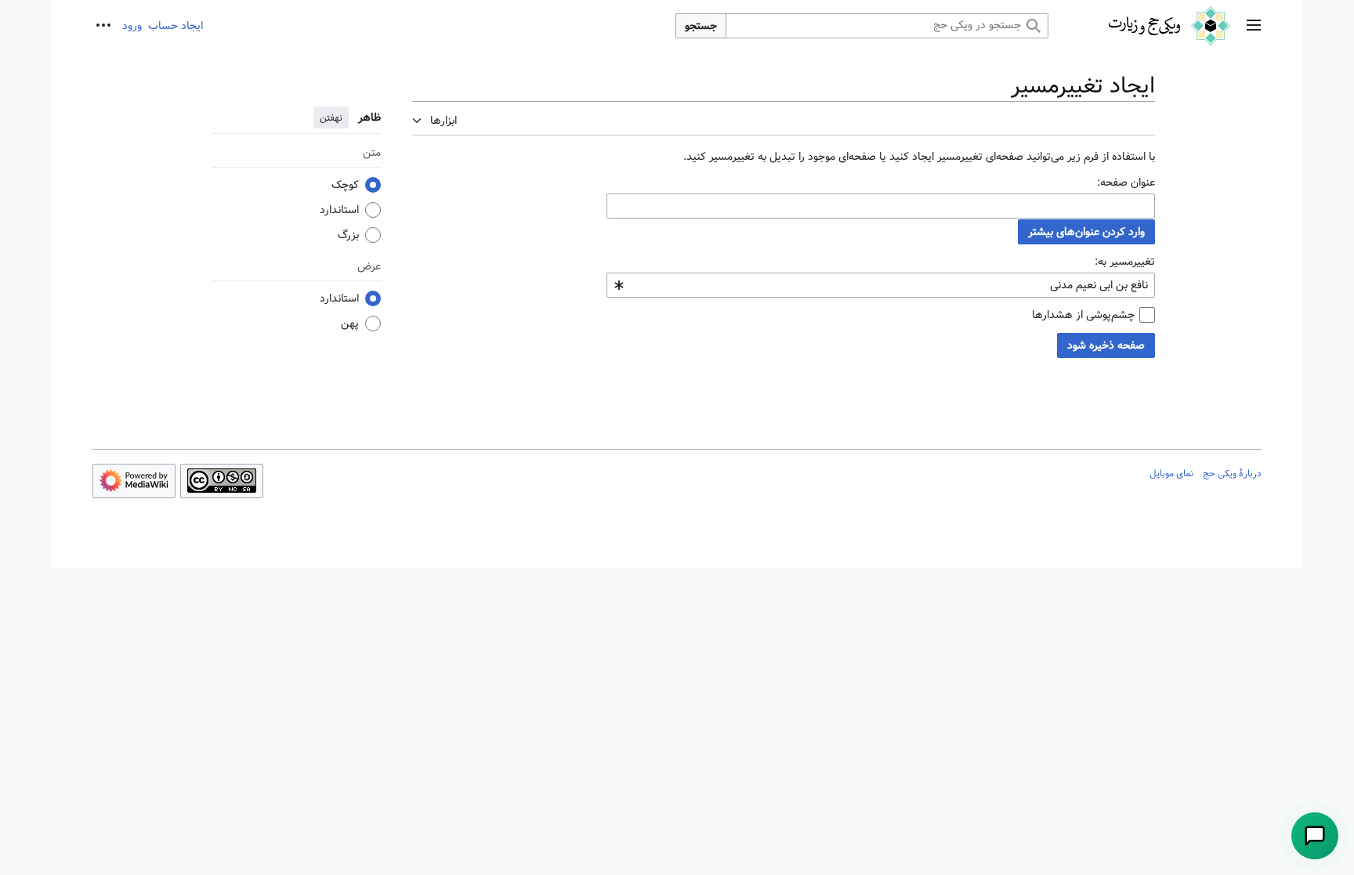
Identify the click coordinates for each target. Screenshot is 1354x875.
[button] (1253, 26)
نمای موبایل (1171, 473)
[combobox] (880, 206)
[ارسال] (1314, 835)
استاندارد (339, 210)
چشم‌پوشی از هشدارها (1083, 315)
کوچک (345, 185)
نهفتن (331, 117)
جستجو (701, 25)
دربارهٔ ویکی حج (1232, 473)
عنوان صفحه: (1126, 182)
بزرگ (348, 235)
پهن (350, 323)
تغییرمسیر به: (1125, 261)
